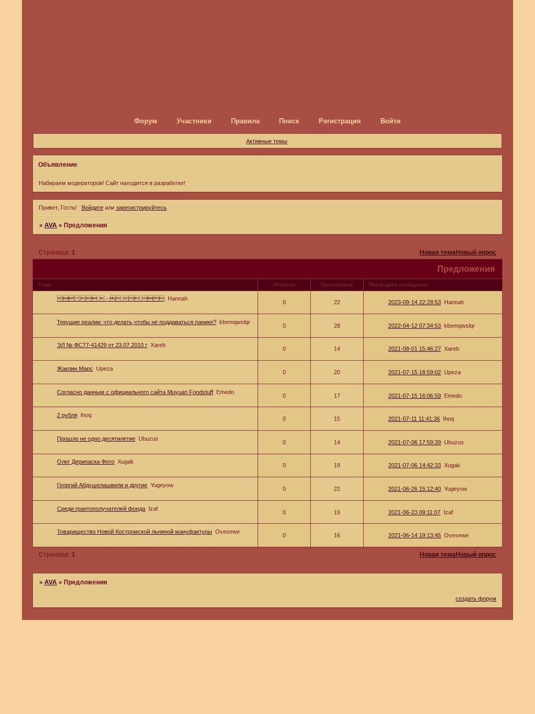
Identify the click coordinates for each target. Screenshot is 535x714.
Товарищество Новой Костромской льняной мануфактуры (134, 531)
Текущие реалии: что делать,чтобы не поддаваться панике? (136, 322)
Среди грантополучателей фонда (101, 508)
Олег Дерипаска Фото (85, 461)
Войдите (92, 207)
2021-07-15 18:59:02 (414, 372)
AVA (50, 225)
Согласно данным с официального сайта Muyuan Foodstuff (135, 392)
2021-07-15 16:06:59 (414, 396)
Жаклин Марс (75, 368)
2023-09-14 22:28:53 (414, 302)
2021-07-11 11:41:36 (414, 419)
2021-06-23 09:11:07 (414, 512)
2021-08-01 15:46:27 (414, 349)
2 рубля (67, 415)
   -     (111, 298)
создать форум (476, 598)
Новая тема (438, 252)
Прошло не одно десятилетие (96, 438)
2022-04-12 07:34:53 (414, 326)
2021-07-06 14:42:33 (414, 465)
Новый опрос (476, 252)
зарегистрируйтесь (141, 207)
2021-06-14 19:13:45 (414, 535)
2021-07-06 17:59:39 (414, 442)
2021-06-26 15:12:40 (414, 489)
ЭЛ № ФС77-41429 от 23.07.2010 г (102, 345)
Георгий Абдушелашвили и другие (102, 485)
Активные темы (266, 141)
